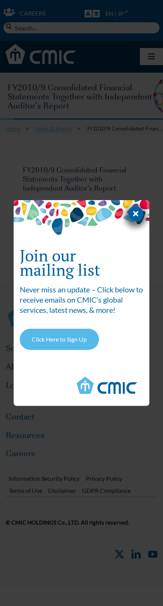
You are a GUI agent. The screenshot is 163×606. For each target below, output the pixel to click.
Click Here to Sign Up (59, 339)
